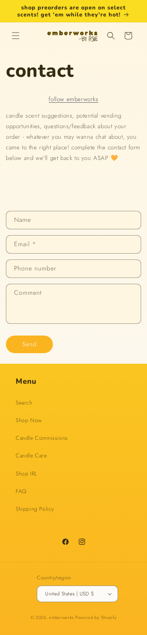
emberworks (61, 617)
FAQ (21, 491)
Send (29, 344)
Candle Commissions (42, 438)
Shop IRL (26, 473)
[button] (15, 35)
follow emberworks (73, 99)
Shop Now (29, 420)
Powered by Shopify (96, 617)
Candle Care (31, 455)
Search (24, 402)
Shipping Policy (35, 509)
